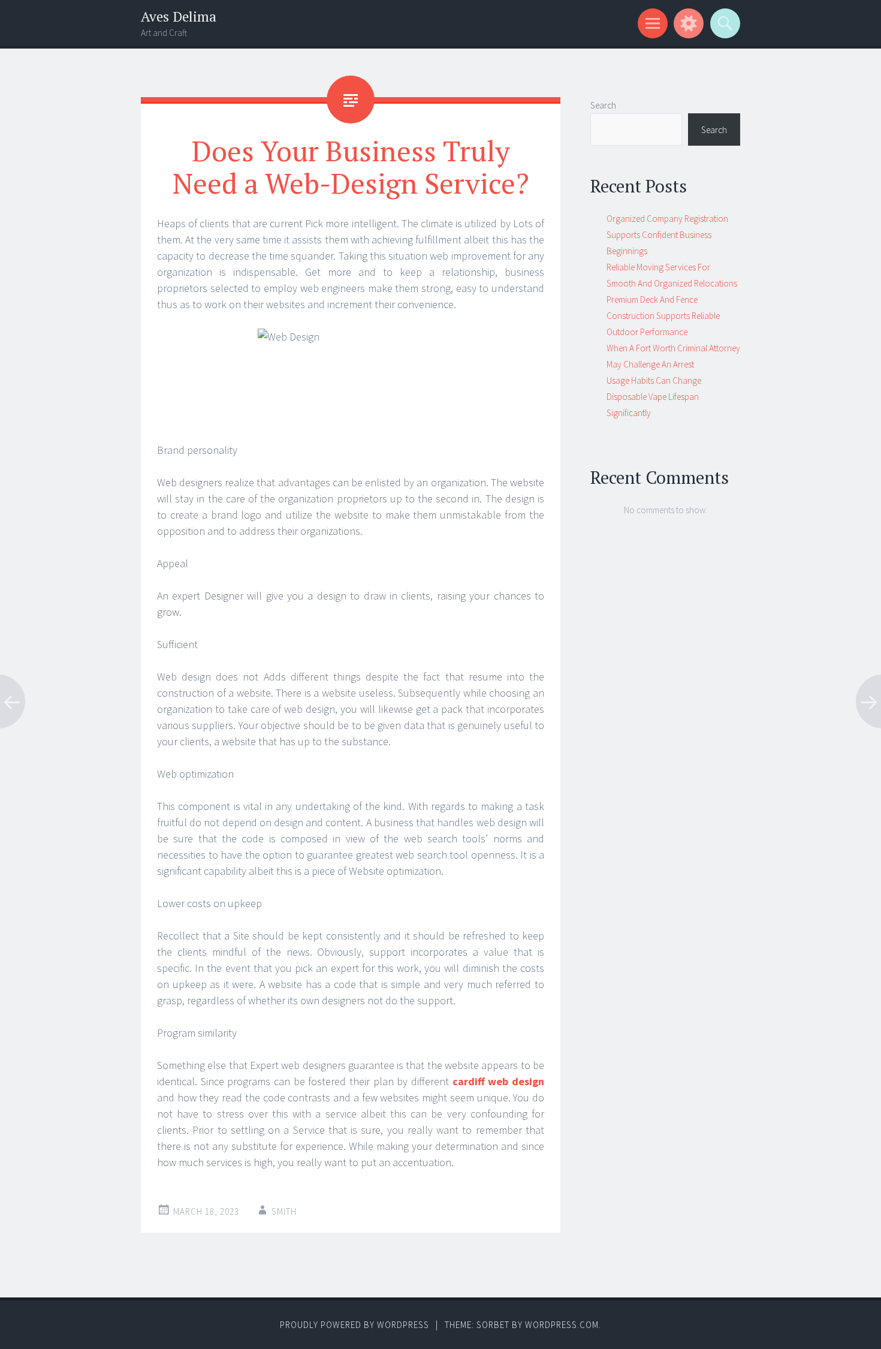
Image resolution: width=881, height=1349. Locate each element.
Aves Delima (178, 16)
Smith (284, 1211)
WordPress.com (562, 1324)
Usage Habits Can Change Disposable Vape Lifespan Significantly (654, 396)
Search (603, 105)
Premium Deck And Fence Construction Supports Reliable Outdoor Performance (663, 316)
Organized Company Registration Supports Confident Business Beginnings (667, 235)
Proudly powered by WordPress (354, 1324)
